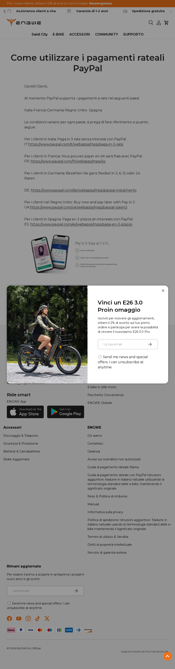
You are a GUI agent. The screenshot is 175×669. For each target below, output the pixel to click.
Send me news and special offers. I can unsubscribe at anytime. (123, 362)
